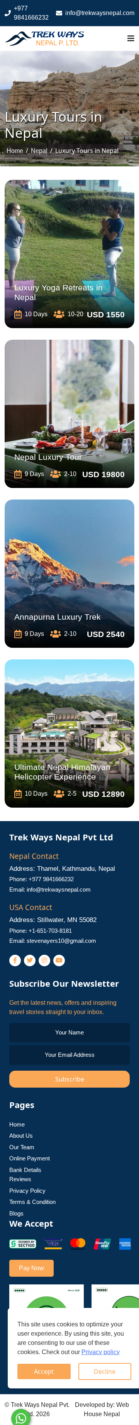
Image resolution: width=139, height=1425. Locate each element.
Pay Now (31, 1268)
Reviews (20, 1179)
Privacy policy (100, 1352)
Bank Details (25, 1170)
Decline (104, 1371)
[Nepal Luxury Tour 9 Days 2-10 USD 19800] (69, 413)
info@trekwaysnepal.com (99, 13)
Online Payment (29, 1158)
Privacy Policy (27, 1190)
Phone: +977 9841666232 (41, 879)
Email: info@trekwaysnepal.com (50, 889)
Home (15, 151)
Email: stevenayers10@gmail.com (52, 940)
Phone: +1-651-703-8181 (40, 930)
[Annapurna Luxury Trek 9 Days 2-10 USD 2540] (69, 573)
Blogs (16, 1213)
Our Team (21, 1147)
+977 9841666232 (31, 13)
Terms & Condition (32, 1202)
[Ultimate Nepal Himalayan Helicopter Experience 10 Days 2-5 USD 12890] (69, 733)
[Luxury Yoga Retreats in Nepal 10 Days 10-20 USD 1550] (69, 253)
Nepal (39, 151)
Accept (44, 1371)
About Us (21, 1135)
